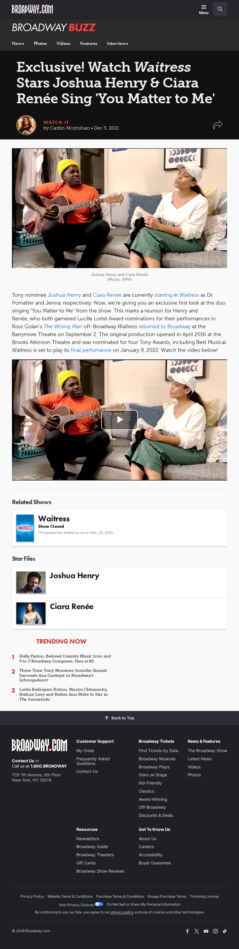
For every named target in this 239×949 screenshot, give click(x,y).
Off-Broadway (152, 807)
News (18, 43)
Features (88, 43)
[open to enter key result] (220, 9)
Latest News (200, 758)
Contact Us (23, 760)
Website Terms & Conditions (70, 896)
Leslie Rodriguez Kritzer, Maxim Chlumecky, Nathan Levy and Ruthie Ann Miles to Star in (63, 694)
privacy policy (122, 912)
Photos (40, 43)
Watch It (56, 122)
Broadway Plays (154, 766)
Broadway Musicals (157, 758)
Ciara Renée (107, 295)
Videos (63, 43)
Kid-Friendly (150, 782)
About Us (147, 838)
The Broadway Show (207, 750)
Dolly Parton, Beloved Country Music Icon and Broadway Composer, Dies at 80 (65, 659)
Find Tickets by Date (158, 750)
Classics (146, 791)
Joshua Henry (64, 295)
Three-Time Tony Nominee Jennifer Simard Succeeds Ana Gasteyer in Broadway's (63, 675)
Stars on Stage (153, 774)
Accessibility (150, 854)
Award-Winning (153, 799)
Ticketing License (204, 896)
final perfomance (91, 350)
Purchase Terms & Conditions (120, 896)
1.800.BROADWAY (49, 765)
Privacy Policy (32, 896)
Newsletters (87, 838)
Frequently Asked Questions (93, 761)
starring (163, 295)
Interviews (117, 43)
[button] (218, 128)
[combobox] (217, 9)
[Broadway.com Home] (32, 9)
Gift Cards (86, 862)
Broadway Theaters (95, 854)
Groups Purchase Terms (166, 896)
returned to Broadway (165, 326)
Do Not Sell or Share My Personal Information (143, 904)
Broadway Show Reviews (100, 870)
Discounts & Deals (156, 815)
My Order (85, 750)
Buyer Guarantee (155, 862)
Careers (146, 846)
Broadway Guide (92, 846)
